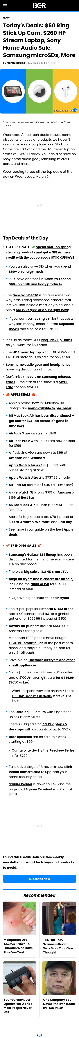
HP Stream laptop (27, 352)
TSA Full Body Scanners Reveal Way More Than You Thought (58, 946)
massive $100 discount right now (42, 310)
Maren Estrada (16, 63)
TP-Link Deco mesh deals (32, 696)
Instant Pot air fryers (52, 598)
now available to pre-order (49, 408)
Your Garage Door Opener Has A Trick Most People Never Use (18, 1006)
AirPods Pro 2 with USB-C (29, 441)
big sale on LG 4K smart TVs (46, 572)
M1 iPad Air (17, 485)
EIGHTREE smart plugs (26, 643)
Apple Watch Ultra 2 (25, 478)
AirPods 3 (16, 433)
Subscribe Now (39, 879)
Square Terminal (39, 789)
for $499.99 (65, 678)
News (6, 17)
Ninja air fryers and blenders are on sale (40, 579)
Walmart (37, 458)
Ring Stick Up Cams (56, 340)
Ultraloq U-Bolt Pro (31, 712)
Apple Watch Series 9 (25, 465)
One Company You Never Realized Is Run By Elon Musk (59, 1004)
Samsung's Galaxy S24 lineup (32, 555)
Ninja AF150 (40, 584)
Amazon (15, 458)
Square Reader (20, 784)
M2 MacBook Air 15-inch (28, 505)
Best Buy (28, 498)
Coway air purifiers (24, 626)
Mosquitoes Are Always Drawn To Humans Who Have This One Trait (18, 946)
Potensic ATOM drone (56, 609)
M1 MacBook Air (21, 416)
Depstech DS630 (25, 295)
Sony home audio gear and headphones (38, 365)
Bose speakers (20, 737)
